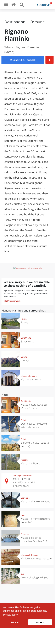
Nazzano (24, 459)
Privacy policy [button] (10, 615)
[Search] (21, 4)
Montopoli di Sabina (29, 555)
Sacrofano (25, 498)
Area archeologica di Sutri (35, 577)
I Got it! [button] (15, 622)
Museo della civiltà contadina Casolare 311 (34, 539)
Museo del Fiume (30, 463)
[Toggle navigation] (6, 4)
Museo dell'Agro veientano (35, 501)
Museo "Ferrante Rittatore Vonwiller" (35, 520)
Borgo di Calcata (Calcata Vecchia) (35, 444)
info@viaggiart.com (12, 301)
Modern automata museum (36, 558)
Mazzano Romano (29, 376)
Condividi (23, 59)
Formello (25, 534)
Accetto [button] (40, 622)
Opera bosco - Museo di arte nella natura (34, 425)
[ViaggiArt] (14, 4)
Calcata (24, 357)
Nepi (23, 515)
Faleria (24, 319)
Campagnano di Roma (22, 475)
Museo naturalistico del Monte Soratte (34, 406)
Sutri (23, 574)
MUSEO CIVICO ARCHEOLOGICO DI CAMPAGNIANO (24, 482)
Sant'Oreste (26, 338)
